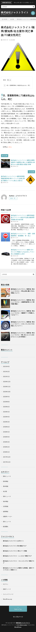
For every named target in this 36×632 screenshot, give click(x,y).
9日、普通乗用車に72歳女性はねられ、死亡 (17, 85)
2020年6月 (6, 406)
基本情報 (5, 486)
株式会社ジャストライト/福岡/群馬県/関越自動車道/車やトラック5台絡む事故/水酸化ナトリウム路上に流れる (13, 178)
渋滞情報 (5, 506)
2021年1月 (6, 376)
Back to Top (18, 609)
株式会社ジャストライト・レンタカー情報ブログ (17, 556)
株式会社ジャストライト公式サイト (13, 541)
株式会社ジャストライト (15, 12)
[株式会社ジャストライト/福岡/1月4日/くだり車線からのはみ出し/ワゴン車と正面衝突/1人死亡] (5, 253)
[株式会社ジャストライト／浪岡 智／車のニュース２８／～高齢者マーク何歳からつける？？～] (5, 314)
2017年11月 (6, 462)
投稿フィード (7, 589)
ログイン (5, 584)
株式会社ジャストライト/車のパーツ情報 (15, 551)
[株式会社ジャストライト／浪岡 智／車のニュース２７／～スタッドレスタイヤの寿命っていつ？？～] (5, 325)
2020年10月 (6, 391)
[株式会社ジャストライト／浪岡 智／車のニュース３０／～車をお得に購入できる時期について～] (5, 292)
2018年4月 (6, 437)
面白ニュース (7, 521)
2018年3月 (6, 442)
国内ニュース (7, 476)
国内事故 (5, 481)
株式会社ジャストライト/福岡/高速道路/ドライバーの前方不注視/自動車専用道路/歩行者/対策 (22, 217)
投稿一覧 (12, 198)
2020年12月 (6, 381)
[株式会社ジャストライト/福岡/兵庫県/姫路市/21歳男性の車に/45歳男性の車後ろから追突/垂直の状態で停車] (5, 163)
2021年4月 (6, 366)
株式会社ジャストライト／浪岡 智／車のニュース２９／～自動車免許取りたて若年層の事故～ (23, 302)
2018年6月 (6, 427)
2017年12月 (6, 457)
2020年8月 (6, 401)
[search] (33, 6)
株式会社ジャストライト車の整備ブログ (14, 546)
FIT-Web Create (22, 625)
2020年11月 (6, 386)
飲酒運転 (5, 526)
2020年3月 (6, 422)
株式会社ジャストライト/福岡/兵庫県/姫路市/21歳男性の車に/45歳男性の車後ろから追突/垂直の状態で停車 (23, 162)
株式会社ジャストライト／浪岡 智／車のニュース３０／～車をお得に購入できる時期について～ (23, 291)
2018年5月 (6, 432)
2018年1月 (6, 452)
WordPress (17, 627)
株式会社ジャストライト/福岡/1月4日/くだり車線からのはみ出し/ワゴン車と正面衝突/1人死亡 (22, 252)
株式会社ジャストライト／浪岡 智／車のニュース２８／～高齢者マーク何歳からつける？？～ (23, 313)
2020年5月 (6, 412)
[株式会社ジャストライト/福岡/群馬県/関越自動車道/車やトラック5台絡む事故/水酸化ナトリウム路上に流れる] (30, 179)
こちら (10, 147)
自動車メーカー (7, 516)
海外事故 (5, 501)
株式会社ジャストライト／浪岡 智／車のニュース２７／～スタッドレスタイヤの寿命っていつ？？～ (23, 324)
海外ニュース (7, 496)
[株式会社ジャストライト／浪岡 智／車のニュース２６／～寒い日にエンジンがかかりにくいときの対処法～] (5, 336)
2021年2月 (6, 371)
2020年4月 (6, 417)
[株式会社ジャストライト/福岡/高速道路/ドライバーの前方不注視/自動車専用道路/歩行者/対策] (5, 218)
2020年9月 (6, 396)
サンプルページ (18, 617)
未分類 (13, 39)
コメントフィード (8, 594)
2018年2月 (6, 447)
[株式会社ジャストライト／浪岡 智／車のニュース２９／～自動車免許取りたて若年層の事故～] (5, 303)
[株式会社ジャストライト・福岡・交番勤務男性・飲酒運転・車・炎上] (5, 236)
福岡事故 (5, 511)
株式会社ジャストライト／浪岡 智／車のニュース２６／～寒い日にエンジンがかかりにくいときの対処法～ (23, 334)
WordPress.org (7, 599)
